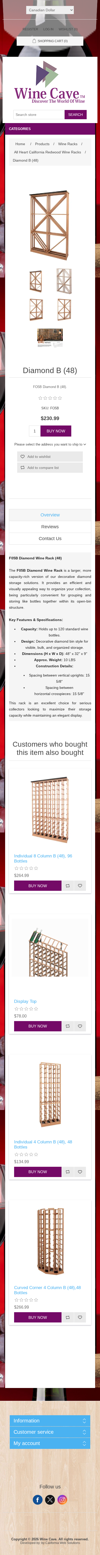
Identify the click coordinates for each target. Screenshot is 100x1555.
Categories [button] (20, 129)
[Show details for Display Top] (50, 955)
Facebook (38, 1500)
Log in (48, 29)
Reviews (50, 526)
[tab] (50, 515)
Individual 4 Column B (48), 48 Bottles (43, 1145)
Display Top (25, 1001)
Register (30, 29)
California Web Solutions (62, 1543)
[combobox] (39, 114)
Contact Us (50, 538)
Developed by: (30, 1543)
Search (75, 115)
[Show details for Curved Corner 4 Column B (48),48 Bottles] (50, 1241)
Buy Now (56, 431)
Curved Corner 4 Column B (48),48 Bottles (47, 1290)
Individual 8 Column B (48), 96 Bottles (43, 859)
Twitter (50, 1500)
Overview (50, 514)
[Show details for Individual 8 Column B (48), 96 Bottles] (50, 809)
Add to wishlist (39, 457)
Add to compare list (43, 468)
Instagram (62, 1500)
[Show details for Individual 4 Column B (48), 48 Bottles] (50, 1095)
